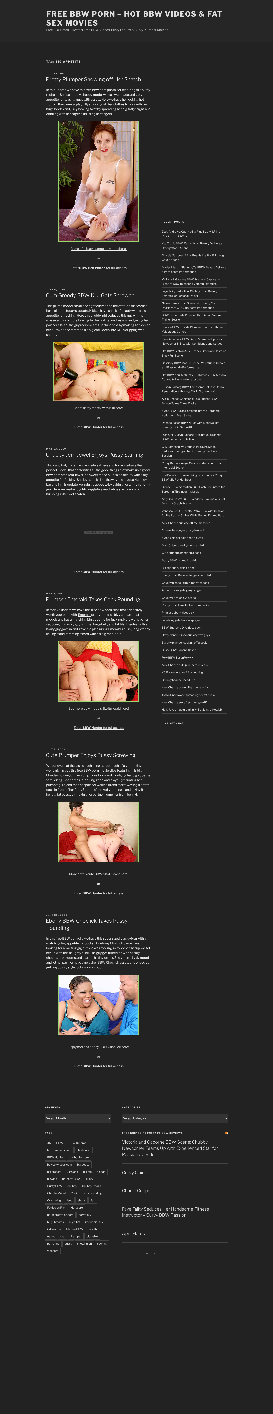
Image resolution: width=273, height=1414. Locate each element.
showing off (84, 1243)
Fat (93, 1200)
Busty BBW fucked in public (179, 560)
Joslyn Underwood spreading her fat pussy (188, 695)
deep (69, 1200)
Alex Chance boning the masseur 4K (185, 687)
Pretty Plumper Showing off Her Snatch (93, 79)
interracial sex (94, 1222)
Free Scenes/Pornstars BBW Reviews (152, 1133)
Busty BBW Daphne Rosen (179, 650)
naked (51, 1236)
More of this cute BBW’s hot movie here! (98, 874)
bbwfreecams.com (59, 1150)
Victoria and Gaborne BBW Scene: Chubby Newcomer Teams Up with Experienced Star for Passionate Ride (170, 1148)
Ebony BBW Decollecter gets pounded (186, 575)
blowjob (52, 1178)
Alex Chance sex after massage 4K (184, 702)
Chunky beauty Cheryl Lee (178, 680)
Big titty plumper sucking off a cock (184, 642)
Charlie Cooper (137, 1190)
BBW (59, 1143)
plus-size (92, 1236)
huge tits (74, 1222)
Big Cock (72, 1171)
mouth (92, 1229)
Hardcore (77, 1207)
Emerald (84, 615)
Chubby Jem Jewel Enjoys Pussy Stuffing (94, 455)
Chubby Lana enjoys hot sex (179, 597)
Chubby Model (56, 1193)
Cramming (54, 1200)
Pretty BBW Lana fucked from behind (186, 605)
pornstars (53, 1243)
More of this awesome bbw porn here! (99, 249)
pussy (68, 1243)
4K (49, 1143)
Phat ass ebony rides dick (178, 612)
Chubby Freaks (91, 1186)
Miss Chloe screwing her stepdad (183, 545)
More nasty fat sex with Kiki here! (98, 408)
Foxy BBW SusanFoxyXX (178, 657)
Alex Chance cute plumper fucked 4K (186, 665)
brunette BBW (71, 1178)
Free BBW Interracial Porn (150, 1253)
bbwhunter (83, 1150)
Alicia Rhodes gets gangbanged (182, 590)
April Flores (133, 1233)
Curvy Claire (134, 1172)
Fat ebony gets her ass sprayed (181, 620)
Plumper (75, 1236)
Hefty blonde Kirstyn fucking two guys (186, 635)
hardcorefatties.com (60, 1214)
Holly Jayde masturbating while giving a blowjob (192, 709)
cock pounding (92, 1193)
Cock (74, 1193)
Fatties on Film (56, 1207)
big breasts (54, 1171)
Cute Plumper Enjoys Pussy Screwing (90, 755)
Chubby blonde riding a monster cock (185, 582)
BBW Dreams (77, 1143)
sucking (102, 1243)
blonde (101, 1171)
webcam (52, 1250)
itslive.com (54, 1229)
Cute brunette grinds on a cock (181, 552)
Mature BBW (74, 1229)
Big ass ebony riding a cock (179, 567)
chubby (72, 1186)
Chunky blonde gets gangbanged (183, 530)
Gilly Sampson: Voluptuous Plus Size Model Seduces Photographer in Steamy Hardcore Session (189, 451)
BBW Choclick (108, 962)
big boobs (83, 1164)
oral (62, 1236)
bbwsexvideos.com (59, 1164)
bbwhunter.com (79, 1157)
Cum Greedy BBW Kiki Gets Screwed (90, 295)
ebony (81, 1200)
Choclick (116, 943)
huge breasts (55, 1222)
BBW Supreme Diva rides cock (181, 627)
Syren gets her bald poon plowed (182, 537)
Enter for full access (99, 268)
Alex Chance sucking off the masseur (186, 523)
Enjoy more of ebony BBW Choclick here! (98, 1047)
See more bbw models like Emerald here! (99, 708)
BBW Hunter (55, 1157)
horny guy (85, 1214)
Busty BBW (54, 1186)
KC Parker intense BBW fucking (182, 672)
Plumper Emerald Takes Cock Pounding (93, 599)
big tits (87, 1171)
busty (89, 1178)
